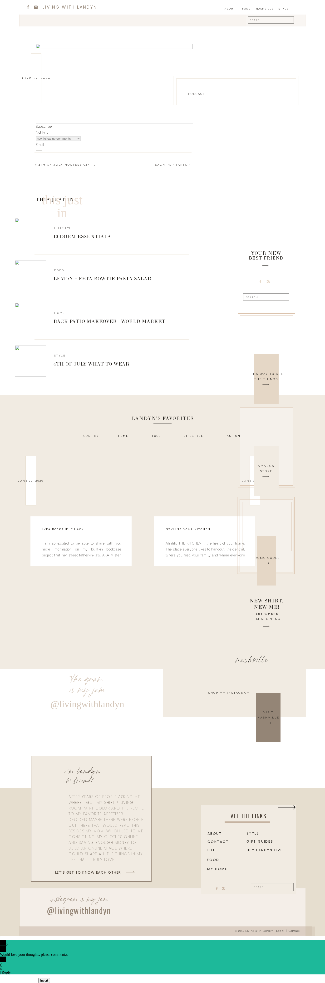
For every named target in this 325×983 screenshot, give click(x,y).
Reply (6, 972)
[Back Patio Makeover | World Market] (30, 318)
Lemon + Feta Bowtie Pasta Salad (103, 279)
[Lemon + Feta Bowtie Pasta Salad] (30, 275)
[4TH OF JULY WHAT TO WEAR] (30, 361)
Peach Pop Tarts (170, 164)
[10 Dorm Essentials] (30, 233)
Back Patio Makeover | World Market (109, 321)
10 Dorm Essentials (82, 236)
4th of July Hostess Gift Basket (74, 164)
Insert (44, 980)
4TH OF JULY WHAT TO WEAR (91, 364)
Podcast (196, 94)
